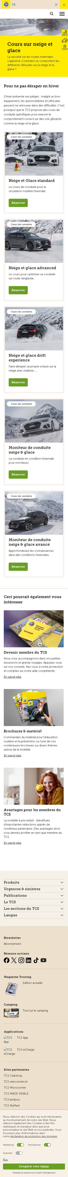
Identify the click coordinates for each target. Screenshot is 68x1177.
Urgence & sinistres (64, 4)
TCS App (22, 1037)
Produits (11, 882)
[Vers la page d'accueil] (6, 4)
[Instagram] (22, 959)
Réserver (18, 203)
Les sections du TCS (21, 909)
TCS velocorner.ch (16, 1081)
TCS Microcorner (15, 1087)
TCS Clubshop (13, 1075)
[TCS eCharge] (9, 1049)
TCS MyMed (11, 1105)
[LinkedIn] (29, 959)
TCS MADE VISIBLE (16, 1093)
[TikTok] (36, 959)
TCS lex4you (12, 1099)
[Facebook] (7, 959)
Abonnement (12, 944)
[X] (14, 959)
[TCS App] (8, 1037)
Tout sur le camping (35, 1010)
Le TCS (10, 902)
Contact (56, 4)
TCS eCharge (25, 1049)
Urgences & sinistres (22, 889)
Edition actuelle (32, 983)
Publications (15, 896)
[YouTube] (43, 959)
